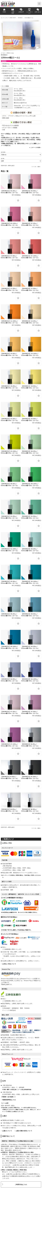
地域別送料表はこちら (9, 1099)
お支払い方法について (9, 964)
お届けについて (7, 1131)
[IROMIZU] (11, 181)
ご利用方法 (12, 12)
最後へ (39, 166)
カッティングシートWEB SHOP (8, 17)
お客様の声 (21, 12)
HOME (4, 12)
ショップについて (29, 12)
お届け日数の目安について (24, 1131)
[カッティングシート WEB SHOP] (8, 2)
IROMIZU (20, 17)
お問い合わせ (38, 12)
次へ (36, 166)
